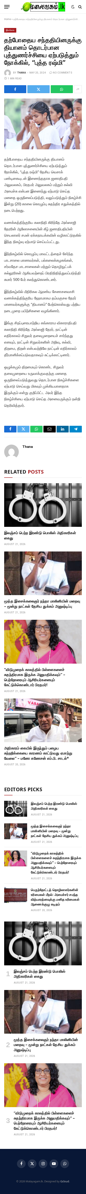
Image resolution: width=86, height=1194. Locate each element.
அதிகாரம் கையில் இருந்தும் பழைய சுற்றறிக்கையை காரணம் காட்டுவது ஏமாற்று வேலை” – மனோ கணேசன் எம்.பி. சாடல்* (38, 753)
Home (7, 19)
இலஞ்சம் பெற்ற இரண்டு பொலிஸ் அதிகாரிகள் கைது (54, 806)
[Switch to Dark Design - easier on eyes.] (73, 7)
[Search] (79, 6)
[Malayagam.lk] (43, 7)
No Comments (62, 72)
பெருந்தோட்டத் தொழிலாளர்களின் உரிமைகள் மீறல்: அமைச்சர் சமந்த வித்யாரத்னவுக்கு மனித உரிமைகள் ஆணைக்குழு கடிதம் (55, 896)
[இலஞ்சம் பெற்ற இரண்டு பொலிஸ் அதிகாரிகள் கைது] (43, 505)
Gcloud (64, 1181)
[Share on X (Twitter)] (38, 89)
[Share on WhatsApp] (62, 89)
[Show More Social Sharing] (78, 89)
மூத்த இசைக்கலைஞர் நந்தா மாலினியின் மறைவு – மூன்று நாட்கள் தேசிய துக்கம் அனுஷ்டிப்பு (42, 603)
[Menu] (7, 6)
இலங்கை (10, 30)
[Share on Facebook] (15, 89)
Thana (21, 72)
